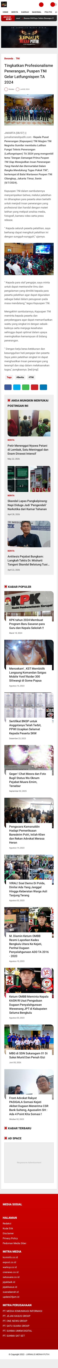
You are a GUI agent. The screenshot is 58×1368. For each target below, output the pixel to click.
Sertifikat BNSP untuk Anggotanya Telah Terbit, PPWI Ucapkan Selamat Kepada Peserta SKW (25, 727)
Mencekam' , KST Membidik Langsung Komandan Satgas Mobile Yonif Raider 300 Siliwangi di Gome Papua (27, 674)
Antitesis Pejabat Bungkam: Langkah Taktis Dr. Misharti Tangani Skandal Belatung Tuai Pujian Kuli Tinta (28, 561)
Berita (14, 12)
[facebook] (8, 387)
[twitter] (16, 387)
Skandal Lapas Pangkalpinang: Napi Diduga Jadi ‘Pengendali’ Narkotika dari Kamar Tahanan (28, 505)
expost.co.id (9, 1262)
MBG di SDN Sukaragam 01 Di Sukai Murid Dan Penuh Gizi (28, 1055)
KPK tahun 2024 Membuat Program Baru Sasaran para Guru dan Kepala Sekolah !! (27, 624)
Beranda (8, 58)
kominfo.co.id (10, 1257)
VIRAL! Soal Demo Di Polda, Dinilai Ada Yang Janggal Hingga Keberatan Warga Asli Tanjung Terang (28, 889)
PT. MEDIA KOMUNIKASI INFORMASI (22, 1311)
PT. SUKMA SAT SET (14, 1335)
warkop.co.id (10, 1267)
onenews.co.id (10, 1272)
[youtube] (25, 1210)
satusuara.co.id (11, 1277)
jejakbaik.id (9, 1282)
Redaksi (7, 1223)
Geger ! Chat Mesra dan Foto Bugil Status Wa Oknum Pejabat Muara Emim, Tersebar (27, 780)
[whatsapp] (25, 387)
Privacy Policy (10, 1238)
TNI (18, 58)
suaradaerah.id (11, 1292)
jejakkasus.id (10, 1287)
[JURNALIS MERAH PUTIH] (4, 7)
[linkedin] (43, 387)
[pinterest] (34, 387)
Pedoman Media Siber (14, 1243)
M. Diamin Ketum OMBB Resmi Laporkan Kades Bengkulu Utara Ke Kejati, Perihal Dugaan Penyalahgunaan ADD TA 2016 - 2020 (29, 946)
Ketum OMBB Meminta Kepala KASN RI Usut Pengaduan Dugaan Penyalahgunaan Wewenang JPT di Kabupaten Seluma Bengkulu (28, 1004)
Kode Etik (8, 1228)
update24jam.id (11, 1296)
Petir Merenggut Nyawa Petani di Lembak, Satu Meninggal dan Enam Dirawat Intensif (28, 449)
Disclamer (8, 1233)
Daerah (25, 12)
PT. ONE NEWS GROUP (15, 1321)
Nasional (36, 12)
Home (5, 12)
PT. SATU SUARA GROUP (16, 1325)
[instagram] (21, 1210)
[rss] (34, 1210)
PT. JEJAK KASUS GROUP (16, 1316)
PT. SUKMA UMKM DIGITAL (17, 1330)
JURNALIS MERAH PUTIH (37, 1354)
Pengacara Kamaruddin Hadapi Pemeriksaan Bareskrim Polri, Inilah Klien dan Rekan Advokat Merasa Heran (27, 834)
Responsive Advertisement (29, 1162)
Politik (48, 12)
